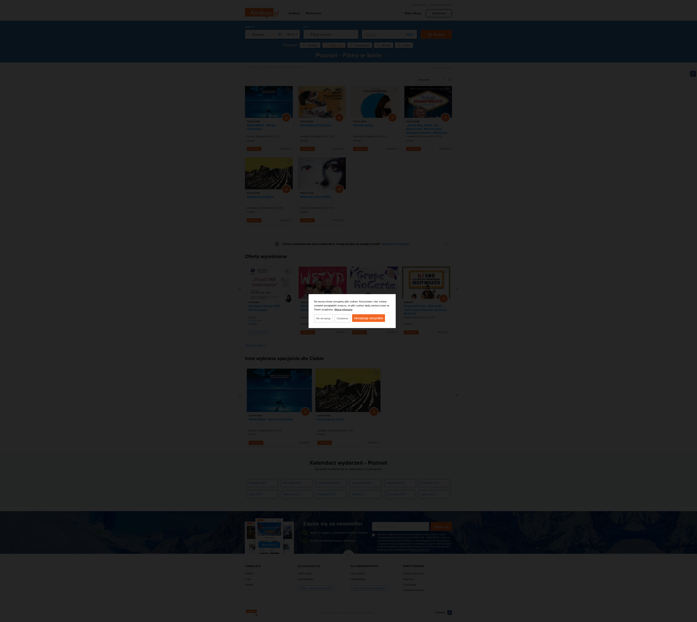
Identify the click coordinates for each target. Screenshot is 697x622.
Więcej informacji (343, 309)
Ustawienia (342, 318)
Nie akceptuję (323, 318)
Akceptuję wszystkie (368, 318)
